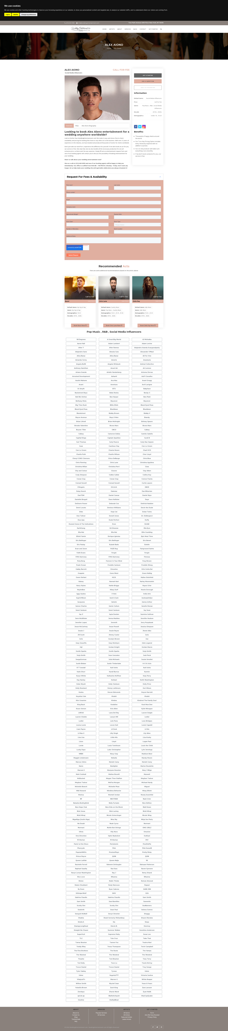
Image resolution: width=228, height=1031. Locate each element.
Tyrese (114, 971)
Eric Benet (147, 540)
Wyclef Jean (114, 983)
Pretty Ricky (147, 852)
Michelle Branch (81, 786)
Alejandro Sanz (81, 352)
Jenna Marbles (114, 618)
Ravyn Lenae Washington (81, 873)
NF (81, 799)
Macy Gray (114, 754)
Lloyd (114, 741)
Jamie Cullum (114, 606)
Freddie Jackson (114, 565)
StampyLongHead (81, 926)
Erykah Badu (114, 544)
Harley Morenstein (147, 581)
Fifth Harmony (81, 557)
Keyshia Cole (81, 696)
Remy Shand (147, 873)
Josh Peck (147, 655)
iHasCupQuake (147, 996)
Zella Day (136, 301)
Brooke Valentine (81, 425)
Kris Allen (114, 709)
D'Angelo (81, 487)
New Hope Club (81, 807)
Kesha (81, 692)
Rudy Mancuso (114, 885)
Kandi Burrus (114, 672)
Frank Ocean (81, 565)
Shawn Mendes (147, 918)
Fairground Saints (147, 549)
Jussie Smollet (147, 659)
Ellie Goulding (147, 532)
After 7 (81, 348)
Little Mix (114, 737)
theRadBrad (114, 1000)
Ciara (147, 466)
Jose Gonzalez (114, 655)
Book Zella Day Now (147, 325)
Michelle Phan (114, 786)
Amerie (114, 360)
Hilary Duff (114, 590)
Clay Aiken (147, 471)
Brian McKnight (114, 421)
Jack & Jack (114, 598)
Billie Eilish (114, 405)
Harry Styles (81, 585)
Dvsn (114, 524)
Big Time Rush (81, 405)
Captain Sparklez (114, 438)
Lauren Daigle (147, 713)
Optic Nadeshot (114, 836)
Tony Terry (147, 959)
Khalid (114, 696)
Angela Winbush (114, 364)
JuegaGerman (81, 659)
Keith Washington (147, 680)
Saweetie (147, 901)
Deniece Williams (114, 507)
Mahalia (114, 758)
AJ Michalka (146, 339)
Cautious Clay (114, 446)
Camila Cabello (147, 434)
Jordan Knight (114, 647)
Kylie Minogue (146, 709)
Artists (112, 29)
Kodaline (114, 704)
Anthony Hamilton (81, 368)
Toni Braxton (114, 959)
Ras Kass (114, 868)
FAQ (76, 1021)
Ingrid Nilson (81, 598)
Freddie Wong (147, 565)
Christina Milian (81, 466)
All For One (147, 356)
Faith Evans (81, 553)
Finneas (147, 557)
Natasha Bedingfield (81, 803)
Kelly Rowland (81, 688)
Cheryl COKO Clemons (81, 458)
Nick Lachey (114, 811)
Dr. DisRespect (147, 516)
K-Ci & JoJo (147, 663)
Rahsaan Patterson (147, 864)
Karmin (147, 672)
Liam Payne (81, 729)
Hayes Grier (146, 585)
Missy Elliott (147, 791)
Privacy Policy (152, 1017)
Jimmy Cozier (114, 635)
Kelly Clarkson (114, 684)
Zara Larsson (147, 987)
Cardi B (147, 438)
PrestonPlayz (114, 852)
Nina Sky (114, 819)
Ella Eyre (147, 528)
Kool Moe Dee (147, 704)
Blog (135, 29)
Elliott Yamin (81, 536)
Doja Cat (114, 512)
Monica (81, 795)
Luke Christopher (114, 750)
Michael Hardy (147, 782)
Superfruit (81, 934)
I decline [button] (15, 14)
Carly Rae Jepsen (147, 442)
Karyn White (81, 676)
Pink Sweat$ (147, 848)
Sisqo (147, 922)
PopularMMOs (81, 852)
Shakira (81, 918)
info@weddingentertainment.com (88, 23)
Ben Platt (147, 397)
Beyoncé (114, 401)
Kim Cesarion (81, 700)
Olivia (81, 832)
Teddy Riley (81, 946)
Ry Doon (81, 889)
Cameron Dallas (114, 434)
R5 (147, 860)
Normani (147, 823)
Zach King (114, 987)
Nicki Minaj (147, 811)
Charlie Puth (81, 454)
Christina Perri (114, 466)
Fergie (114, 553)
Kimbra (114, 700)
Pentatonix (114, 844)
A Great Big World (114, 339)
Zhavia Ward (114, 992)
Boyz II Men (114, 417)
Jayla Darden (114, 614)
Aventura (114, 384)
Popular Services (101, 1013)
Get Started (148, 75)
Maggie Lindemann (81, 758)
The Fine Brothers (81, 951)
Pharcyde (81, 848)
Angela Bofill (81, 364)
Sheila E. (81, 922)
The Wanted (81, 955)
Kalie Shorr (81, 672)
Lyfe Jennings (147, 750)
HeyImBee (81, 590)
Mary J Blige (147, 770)
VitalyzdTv (81, 979)
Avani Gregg (147, 380)
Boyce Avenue (81, 417)
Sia (114, 922)
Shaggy (147, 914)
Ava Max (114, 380)
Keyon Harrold (146, 692)
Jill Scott (81, 635)
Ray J (114, 873)
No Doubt (81, 823)
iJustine (81, 1000)
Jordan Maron (147, 647)
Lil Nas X (81, 733)
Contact (143, 29)
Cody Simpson (81, 475)
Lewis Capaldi (147, 725)
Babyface (147, 389)
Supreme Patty (114, 934)
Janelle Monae (147, 606)
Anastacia (147, 360)
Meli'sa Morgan (114, 782)
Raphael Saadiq (81, 868)
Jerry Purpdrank (147, 622)
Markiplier (114, 766)
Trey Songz (146, 967)
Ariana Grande (81, 372)
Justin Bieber (81, 663)
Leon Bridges (147, 721)
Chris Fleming (81, 462)
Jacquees (81, 602)
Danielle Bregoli (81, 499)
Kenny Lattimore (114, 688)
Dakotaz (114, 491)
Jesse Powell (114, 626)
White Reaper (147, 979)
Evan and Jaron (81, 549)
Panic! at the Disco (81, 844)
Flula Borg (81, 561)
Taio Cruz (114, 938)
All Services (101, 1015)
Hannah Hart (114, 581)
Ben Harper (114, 397)
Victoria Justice (147, 975)
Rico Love (81, 877)
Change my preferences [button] (28, 14)
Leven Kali (114, 725)
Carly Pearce (114, 442)
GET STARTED (153, 29)
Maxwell (147, 774)
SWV (114, 893)
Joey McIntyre (114, 643)
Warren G (114, 979)
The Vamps (147, 951)
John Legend (147, 643)
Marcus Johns (81, 762)
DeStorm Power (81, 503)
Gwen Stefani (81, 577)
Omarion (147, 832)
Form (152, 1013)
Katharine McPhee (114, 676)
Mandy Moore (147, 758)
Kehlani (114, 680)
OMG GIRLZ (147, 827)
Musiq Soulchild (147, 795)
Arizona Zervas (147, 372)
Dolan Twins (147, 512)
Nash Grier (147, 799)
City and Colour (81, 471)
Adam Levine (147, 343)
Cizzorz (114, 471)
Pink (114, 848)
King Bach (81, 704)
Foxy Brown (146, 561)
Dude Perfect (114, 520)
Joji (81, 647)
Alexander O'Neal (147, 352)
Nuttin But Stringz (114, 827)
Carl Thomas (81, 442)
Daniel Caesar (114, 495)
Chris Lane (103, 301)
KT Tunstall (81, 667)
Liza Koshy (147, 737)
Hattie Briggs (114, 585)
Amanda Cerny (81, 360)
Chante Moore (114, 450)
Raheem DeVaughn (114, 864)
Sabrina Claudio (81, 897)
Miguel (147, 786)
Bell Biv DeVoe (81, 397)
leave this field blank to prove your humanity (138, 71)
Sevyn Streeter (114, 914)
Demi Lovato (81, 507)
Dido (81, 512)
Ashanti (114, 376)
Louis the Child (147, 745)
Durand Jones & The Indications (81, 524)
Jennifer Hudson (147, 618)
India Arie (147, 594)
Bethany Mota (81, 401)
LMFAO (81, 713)
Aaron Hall (81, 343)
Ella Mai (81, 532)
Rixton (81, 881)
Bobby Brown (114, 413)
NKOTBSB (114, 799)
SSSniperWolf (81, 893)
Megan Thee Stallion (114, 778)
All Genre (127, 1013)
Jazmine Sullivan (146, 614)
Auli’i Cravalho (147, 376)
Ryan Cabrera (114, 889)
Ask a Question (148, 81)
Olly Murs (114, 832)
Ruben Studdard (81, 885)
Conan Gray (81, 479)
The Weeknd (114, 955)
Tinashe (81, 959)
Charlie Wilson (114, 454)
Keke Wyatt (81, 684)
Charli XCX (147, 450)
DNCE (147, 487)
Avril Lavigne (147, 384)
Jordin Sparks (81, 651)
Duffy (147, 520)
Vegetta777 (114, 975)
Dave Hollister (114, 499)
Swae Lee (147, 934)
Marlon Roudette (147, 766)
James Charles (81, 606)
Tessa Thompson (114, 946)
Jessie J (81, 631)
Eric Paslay (81, 544)
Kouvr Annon (81, 709)
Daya (147, 499)
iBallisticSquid (114, 996)
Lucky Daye (81, 750)
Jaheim (114, 602)
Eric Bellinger (81, 540)
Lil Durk (114, 729)
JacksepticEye (147, 598)
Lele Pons (114, 721)
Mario (81, 766)
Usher (147, 971)
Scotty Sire (81, 905)
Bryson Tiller (81, 430)
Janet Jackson (81, 610)
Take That (147, 938)
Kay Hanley (81, 680)
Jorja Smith (147, 651)
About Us (76, 1013)
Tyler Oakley (81, 971)
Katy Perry (147, 676)
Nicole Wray (147, 815)
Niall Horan (147, 807)
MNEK (81, 754)
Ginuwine (114, 569)
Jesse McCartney (81, 626)
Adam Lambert (114, 343)
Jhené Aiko (147, 631)
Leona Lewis (81, 725)
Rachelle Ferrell (81, 864)
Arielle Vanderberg (114, 372)
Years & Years (147, 983)
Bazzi (67, 301)
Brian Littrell (81, 421)
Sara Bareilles (114, 901)
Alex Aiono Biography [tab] (89, 126)
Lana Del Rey (114, 713)
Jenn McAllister (81, 618)
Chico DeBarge (114, 458)
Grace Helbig (147, 573)
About (119, 29)
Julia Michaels (114, 659)
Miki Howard (81, 791)
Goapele (81, 573)
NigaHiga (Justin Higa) (81, 819)
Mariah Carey (114, 762)
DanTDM (81, 495)
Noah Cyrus (114, 823)
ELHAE (147, 524)
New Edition (147, 803)
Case (81, 446)
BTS (114, 389)
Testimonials (76, 1019)
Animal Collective (147, 364)
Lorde (81, 745)
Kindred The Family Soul (146, 700)
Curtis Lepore (147, 483)
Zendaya (81, 992)
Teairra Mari (146, 942)
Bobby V (147, 413)
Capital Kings (81, 438)
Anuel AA (114, 368)
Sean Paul (114, 910)
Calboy (147, 430)
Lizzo (81, 741)
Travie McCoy (147, 963)
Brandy (147, 417)
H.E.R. (114, 577)
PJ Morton (81, 840)
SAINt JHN (147, 889)
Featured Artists (126, 1017)
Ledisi (147, 717)
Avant (81, 384)
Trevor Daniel (81, 967)
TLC (81, 938)
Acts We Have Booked (152, 1015)
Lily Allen (147, 733)
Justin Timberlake (114, 663)
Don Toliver (81, 516)
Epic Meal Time (147, 536)
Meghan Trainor (147, 778)
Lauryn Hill (114, 717)
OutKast (147, 836)
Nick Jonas (81, 811)
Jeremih (114, 622)
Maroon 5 (81, 770)
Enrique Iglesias (114, 536)
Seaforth (81, 910)
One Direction (81, 836)
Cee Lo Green (147, 446)
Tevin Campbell (147, 946)
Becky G (147, 393)
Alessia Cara (114, 352)
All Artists (127, 1015)
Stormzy (147, 926)
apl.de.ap (81, 996)
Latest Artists (126, 1019)
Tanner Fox (114, 942)
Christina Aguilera (147, 462)
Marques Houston (114, 770)
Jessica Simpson (147, 626)
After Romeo (114, 348)
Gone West (114, 573)
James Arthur (147, 602)
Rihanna (114, 877)
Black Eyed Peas (147, 405)
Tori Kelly (81, 963)
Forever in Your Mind (114, 561)
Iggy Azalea (81, 594)
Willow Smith (81, 983)
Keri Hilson (147, 688)
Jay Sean (147, 610)
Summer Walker (114, 930)
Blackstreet (81, 413)
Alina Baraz (81, 356)
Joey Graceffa (81, 643)
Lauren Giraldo (81, 717)
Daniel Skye (146, 495)
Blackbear (114, 409)
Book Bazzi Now (79, 325)
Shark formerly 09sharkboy (114, 918)
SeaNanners (147, 905)
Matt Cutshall (81, 774)
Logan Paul (147, 741)
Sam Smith (147, 897)
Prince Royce (81, 856)
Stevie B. (114, 926)
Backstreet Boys (81, 393)
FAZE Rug (114, 549)
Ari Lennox (147, 368)
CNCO (114, 430)
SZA (147, 893)
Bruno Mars (114, 425)
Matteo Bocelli (114, 774)
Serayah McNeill (81, 914)
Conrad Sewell (81, 483)
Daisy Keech (81, 491)
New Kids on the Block (114, 807)
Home (104, 29)
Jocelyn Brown (114, 639)
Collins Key (147, 475)
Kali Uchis (114, 667)
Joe (147, 639)
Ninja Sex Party (147, 819)
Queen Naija (114, 860)
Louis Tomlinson (114, 745)
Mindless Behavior (114, 791)
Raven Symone (147, 868)
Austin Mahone (81, 380)
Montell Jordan (114, 795)
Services (128, 29)
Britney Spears (147, 421)
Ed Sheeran (114, 528)
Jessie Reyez (114, 631)
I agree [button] (8, 14)
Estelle (147, 544)
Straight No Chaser (81, 930)
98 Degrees (81, 339)
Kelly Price (147, 684)
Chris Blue (147, 458)
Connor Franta (147, 479)
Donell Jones (114, 516)
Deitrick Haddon (147, 503)
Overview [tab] (69, 126)
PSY (147, 840)
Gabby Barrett (81, 569)
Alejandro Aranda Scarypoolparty (147, 348)
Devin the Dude (147, 507)
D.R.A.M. (114, 487)
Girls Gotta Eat (146, 569)
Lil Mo (147, 729)
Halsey (81, 581)
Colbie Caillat (114, 475)
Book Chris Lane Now (113, 325)
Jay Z (81, 614)
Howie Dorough (147, 590)
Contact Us (76, 1015)
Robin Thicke (114, 881)
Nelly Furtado (114, 803)
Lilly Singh (114, 733)
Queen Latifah (81, 860)
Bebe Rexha (114, 393)
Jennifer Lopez (81, 622)
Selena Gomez (147, 910)
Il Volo (114, 594)
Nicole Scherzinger (114, 815)
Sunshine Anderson (147, 930)
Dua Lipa (81, 520)
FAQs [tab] (77, 126)
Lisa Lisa (81, 737)
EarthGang (81, 528)
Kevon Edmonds (114, 692)
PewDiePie (147, 844)
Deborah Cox (114, 503)
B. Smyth (81, 389)
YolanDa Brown (81, 987)
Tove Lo (114, 963)
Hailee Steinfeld (147, 577)
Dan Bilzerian (147, 491)
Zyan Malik (147, 992)
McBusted (81, 778)
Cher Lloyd (147, 454)
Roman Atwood (147, 881)
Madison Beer (147, 754)
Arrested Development (81, 376)
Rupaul (147, 885)
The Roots (114, 951)
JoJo (147, 635)
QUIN (114, 856)
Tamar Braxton (81, 942)
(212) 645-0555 (70, 23)
